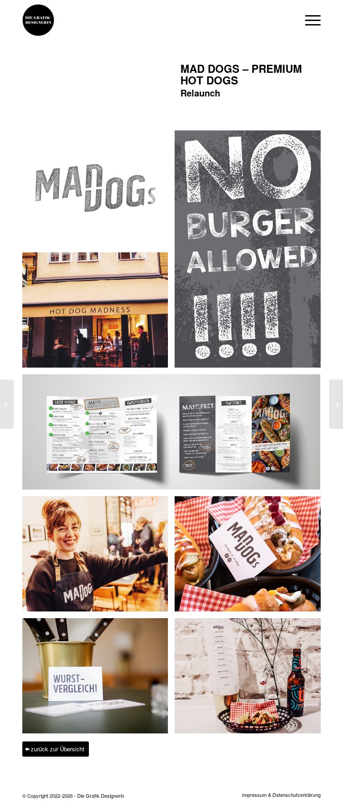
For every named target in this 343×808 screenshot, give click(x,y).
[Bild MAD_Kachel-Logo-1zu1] (98, 191)
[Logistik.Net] (336, 404)
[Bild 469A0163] (98, 679)
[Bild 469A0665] (251, 557)
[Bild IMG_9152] (98, 557)
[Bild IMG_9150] (251, 679)
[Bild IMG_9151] (98, 313)
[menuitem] (279, 794)
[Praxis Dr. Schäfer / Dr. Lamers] (7, 404)
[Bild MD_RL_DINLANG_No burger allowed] (251, 252)
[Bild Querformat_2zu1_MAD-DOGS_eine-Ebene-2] (174, 435)
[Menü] (308, 20)
